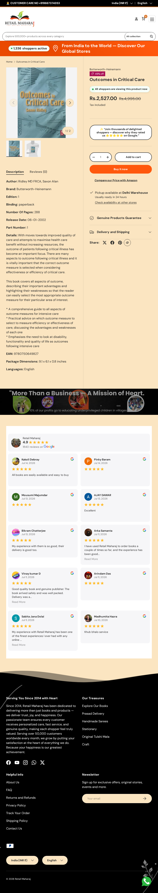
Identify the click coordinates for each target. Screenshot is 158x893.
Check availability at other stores (116, 202)
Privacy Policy (16, 805)
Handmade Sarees (95, 721)
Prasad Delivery (93, 714)
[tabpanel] (41, 275)
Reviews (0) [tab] (38, 172)
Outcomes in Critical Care (30, 61)
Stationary (89, 729)
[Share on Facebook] (112, 242)
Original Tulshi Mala (95, 737)
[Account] (136, 18)
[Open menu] (152, 19)
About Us (12, 782)
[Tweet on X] (104, 242)
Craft (85, 744)
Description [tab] (15, 172)
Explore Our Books (95, 706)
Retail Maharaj (23, 878)
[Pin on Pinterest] (120, 242)
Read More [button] (91, 559)
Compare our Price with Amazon (116, 180)
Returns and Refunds (21, 798)
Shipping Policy (17, 821)
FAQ (9, 790)
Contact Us (14, 828)
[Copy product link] (127, 242)
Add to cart (133, 157)
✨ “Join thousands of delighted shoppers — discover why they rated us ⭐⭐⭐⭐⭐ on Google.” (121, 132)
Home (9, 61)
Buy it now (121, 169)
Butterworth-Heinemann (105, 69)
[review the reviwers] (72, 459)
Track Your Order (18, 813)
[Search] (151, 36)
